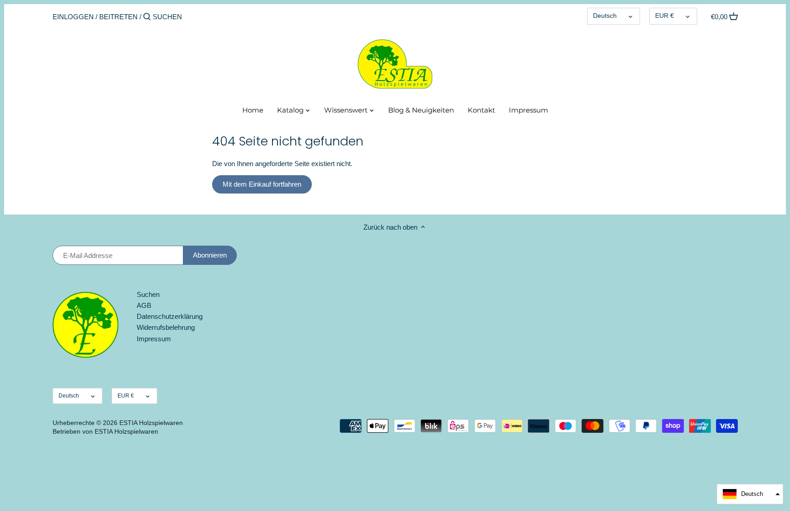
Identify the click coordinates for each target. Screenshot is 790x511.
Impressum (154, 339)
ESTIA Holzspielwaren (151, 423)
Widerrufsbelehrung (166, 327)
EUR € (664, 15)
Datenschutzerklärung (170, 316)
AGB (144, 305)
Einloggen (73, 17)
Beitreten (118, 17)
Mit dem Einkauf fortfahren (262, 184)
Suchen (148, 294)
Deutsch (605, 15)
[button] (750, 494)
